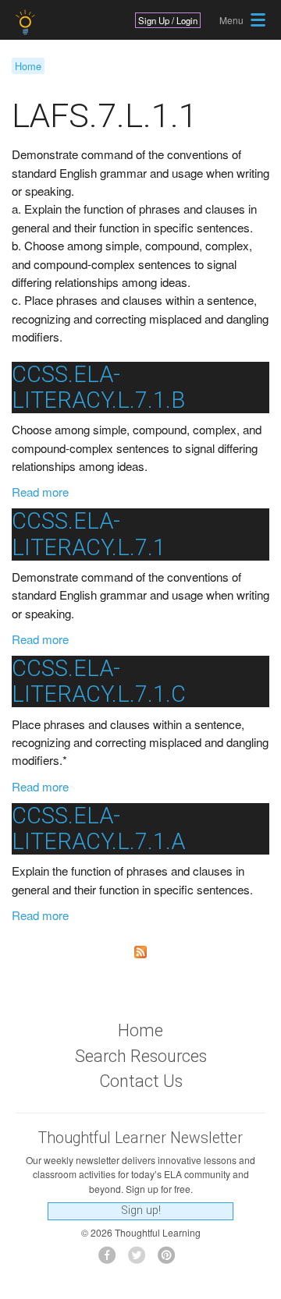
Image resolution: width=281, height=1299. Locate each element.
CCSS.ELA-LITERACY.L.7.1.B (98, 387)
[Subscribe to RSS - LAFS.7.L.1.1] (140, 952)
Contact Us (141, 1081)
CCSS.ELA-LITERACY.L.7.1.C (99, 681)
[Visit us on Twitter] (141, 1259)
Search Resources (141, 1056)
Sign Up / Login (167, 20)
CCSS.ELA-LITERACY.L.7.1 (88, 534)
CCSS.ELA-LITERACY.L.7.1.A (98, 828)
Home (28, 65)
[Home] (27, 22)
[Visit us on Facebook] (111, 1259)
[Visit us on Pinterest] (170, 1259)
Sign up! (141, 1210)
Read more (40, 491)
